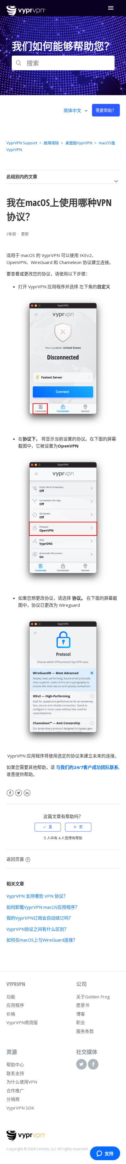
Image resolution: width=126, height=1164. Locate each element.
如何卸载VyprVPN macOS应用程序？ (42, 907)
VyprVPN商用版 (22, 1022)
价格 (10, 1014)
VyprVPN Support (21, 142)
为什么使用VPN (21, 1082)
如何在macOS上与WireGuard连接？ (41, 940)
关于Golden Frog (93, 997)
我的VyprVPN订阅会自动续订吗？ (39, 918)
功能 (10, 997)
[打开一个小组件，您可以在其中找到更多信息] (105, 1153)
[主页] (25, 15)
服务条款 (85, 1031)
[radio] (48, 827)
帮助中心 (15, 1064)
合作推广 (15, 1090)
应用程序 (15, 1005)
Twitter (18, 793)
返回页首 (15, 859)
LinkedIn (27, 793)
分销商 (13, 1099)
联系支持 (15, 1073)
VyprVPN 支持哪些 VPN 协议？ (37, 896)
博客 (80, 1014)
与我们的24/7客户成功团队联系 (87, 767)
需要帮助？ (106, 110)
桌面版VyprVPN (78, 142)
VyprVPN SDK (20, 1108)
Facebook (10, 793)
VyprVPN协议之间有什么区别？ (37, 929)
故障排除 (51, 142)
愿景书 (82, 1005)
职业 (80, 1022)
